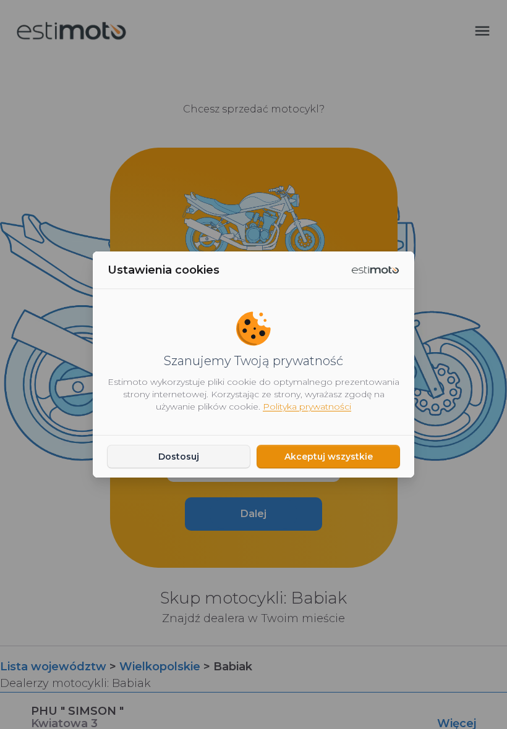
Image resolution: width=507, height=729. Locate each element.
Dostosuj (178, 456)
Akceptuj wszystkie (328, 456)
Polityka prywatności (307, 406)
